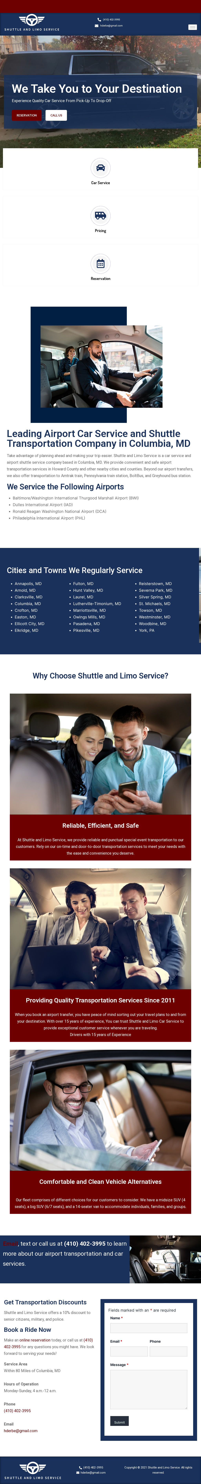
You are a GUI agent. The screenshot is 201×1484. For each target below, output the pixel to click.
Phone (155, 1341)
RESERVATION (27, 115)
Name (116, 1318)
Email (10, 1243)
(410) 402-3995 (84, 1243)
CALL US (56, 115)
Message (119, 1365)
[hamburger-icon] (192, 27)
